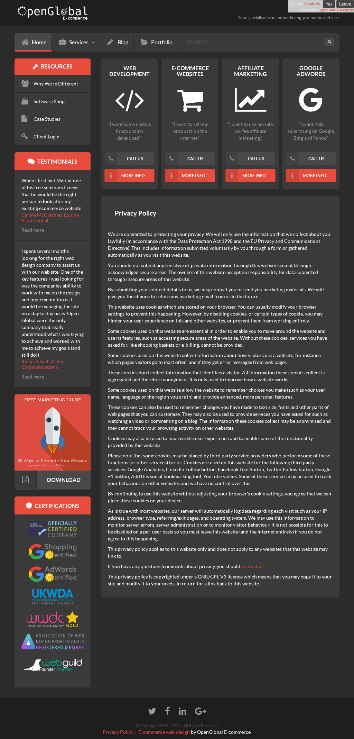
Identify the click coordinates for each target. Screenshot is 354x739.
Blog (123, 42)
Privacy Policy (118, 732)
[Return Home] (93, 13)
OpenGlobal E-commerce (337, 10)
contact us (252, 566)
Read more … (35, 230)
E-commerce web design (164, 732)
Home (39, 42)
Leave (345, 4)
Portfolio (162, 42)
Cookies (312, 3)
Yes (329, 4)
